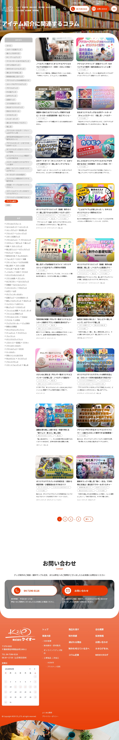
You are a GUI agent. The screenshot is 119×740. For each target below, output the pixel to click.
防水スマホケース (13, 111)
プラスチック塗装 (53, 666)
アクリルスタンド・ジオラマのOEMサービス (18, 144)
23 (5, 697)
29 (35, 697)
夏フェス (39, 445)
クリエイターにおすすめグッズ (18, 61)
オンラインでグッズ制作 (53, 652)
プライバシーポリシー (50, 716)
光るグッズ (92, 500)
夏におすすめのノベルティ (16, 123)
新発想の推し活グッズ (15, 76)
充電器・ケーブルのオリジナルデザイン (18, 186)
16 (5, 692)
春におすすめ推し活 (14, 72)
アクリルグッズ (12, 88)
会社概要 (28, 10)
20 (25, 692)
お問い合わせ (101, 642)
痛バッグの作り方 (13, 53)
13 (25, 687)
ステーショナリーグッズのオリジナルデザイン (18, 192)
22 (35, 692)
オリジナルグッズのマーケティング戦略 (18, 150)
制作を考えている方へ (79, 648)
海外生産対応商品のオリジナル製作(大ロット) (18, 138)
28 (30, 697)
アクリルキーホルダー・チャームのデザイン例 (18, 131)
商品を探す (33, 7)
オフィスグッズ (41, 500)
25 (15, 697)
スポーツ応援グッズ (14, 49)
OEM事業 (47, 640)
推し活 (9, 126)
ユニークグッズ (82, 500)
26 (20, 697)
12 (20, 687)
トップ (18, 7)
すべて (9, 45)
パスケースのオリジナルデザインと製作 (18, 163)
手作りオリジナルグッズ (15, 69)
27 (25, 697)
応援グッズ (11, 99)
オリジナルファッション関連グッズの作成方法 (18, 156)
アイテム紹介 (11, 201)
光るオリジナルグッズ (15, 107)
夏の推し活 (81, 338)
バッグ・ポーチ (12, 119)
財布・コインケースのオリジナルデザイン (18, 169)
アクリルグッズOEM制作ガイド (18, 80)
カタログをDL (102, 648)
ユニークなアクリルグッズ (16, 84)
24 (10, 697)
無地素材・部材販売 (52, 645)
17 (10, 692)
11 (15, 687)
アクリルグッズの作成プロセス (18, 197)
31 (10, 702)
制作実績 (41, 7)
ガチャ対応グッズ (13, 65)
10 (10, 687)
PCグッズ (50, 500)
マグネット (81, 393)
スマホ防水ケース (13, 103)
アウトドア (89, 338)
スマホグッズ (11, 115)
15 (35, 687)
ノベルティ (58, 500)
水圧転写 (50, 663)
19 (20, 692)
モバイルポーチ (41, 338)
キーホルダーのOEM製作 (16, 174)
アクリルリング (41, 228)
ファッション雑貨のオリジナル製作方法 (18, 179)
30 (5, 702)
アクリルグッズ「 (83, 283)
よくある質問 (47, 712)
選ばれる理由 (50, 7)
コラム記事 (20, 10)
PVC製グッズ (11, 92)
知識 (8, 205)
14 (30, 687)
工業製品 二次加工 (51, 657)
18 (15, 692)
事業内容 (25, 7)
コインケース (52, 338)
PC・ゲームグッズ (13, 57)
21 (30, 692)
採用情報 (36, 10)
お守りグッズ (11, 96)
